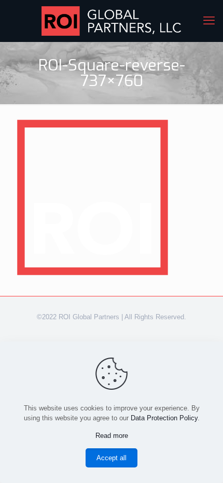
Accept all (111, 458)
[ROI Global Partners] (111, 20)
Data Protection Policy (164, 418)
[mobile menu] (209, 21)
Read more (111, 435)
